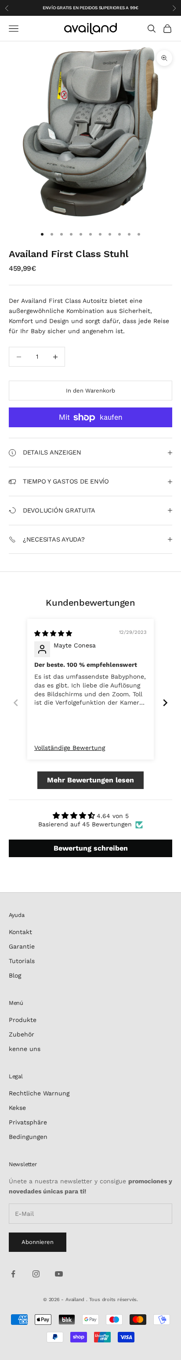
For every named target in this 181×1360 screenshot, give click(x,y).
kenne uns (24, 1048)
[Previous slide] (16, 703)
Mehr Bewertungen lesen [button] (90, 780)
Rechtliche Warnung (39, 1093)
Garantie (22, 946)
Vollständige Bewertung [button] (69, 747)
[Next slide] (165, 703)
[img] (53, 633)
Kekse (17, 1107)
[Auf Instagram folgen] (36, 1273)
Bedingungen (28, 1136)
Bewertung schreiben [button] (91, 848)
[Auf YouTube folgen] (58, 1273)
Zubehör (21, 1034)
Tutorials (22, 960)
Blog (15, 975)
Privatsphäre (28, 1122)
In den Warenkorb (90, 390)
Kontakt (20, 931)
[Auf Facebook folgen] (13, 1273)
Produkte (22, 1019)
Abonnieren (38, 1242)
